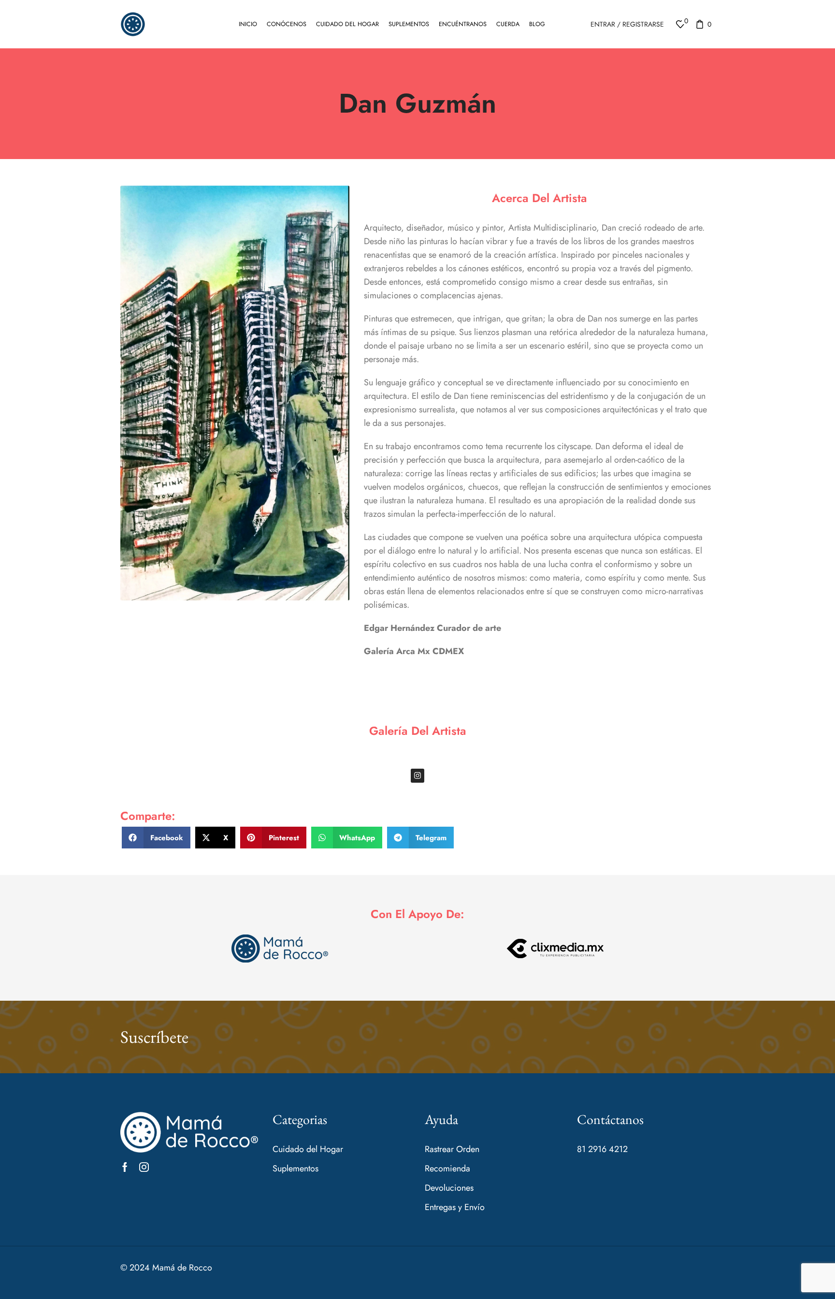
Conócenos (286, 24)
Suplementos (409, 24)
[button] (156, 837)
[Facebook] (125, 1167)
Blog (537, 24)
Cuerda (507, 24)
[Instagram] (418, 776)
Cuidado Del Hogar (347, 24)
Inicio (248, 24)
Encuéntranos (463, 24)
